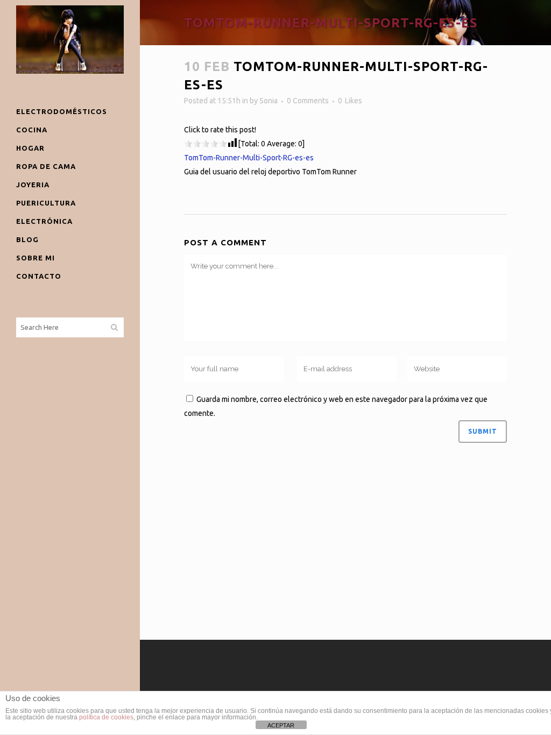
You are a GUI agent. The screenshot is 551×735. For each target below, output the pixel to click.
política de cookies (106, 717)
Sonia (268, 100)
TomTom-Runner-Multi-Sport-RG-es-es (249, 157)
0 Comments (308, 100)
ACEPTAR (280, 725)
